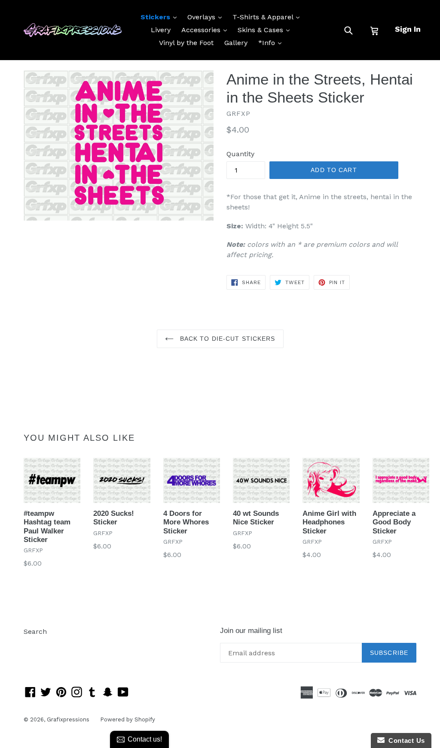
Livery (161, 30)
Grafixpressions (68, 719)
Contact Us (405, 740)
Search (35, 631)
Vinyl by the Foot (186, 43)
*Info (272, 42)
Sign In (408, 28)
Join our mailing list (251, 631)
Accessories (206, 29)
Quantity (240, 154)
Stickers (161, 16)
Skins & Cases (266, 29)
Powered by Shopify (127, 719)
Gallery (236, 43)
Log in (34, 644)
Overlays (206, 16)
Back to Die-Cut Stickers (226, 338)
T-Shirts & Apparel (268, 16)
